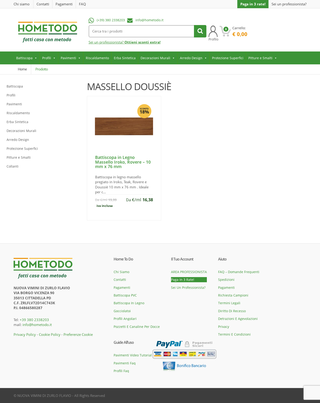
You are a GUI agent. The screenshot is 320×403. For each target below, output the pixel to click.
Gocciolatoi (122, 311)
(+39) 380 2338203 (111, 20)
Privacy (223, 326)
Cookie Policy (49, 334)
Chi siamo (22, 4)
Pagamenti (64, 4)
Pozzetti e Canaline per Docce (137, 326)
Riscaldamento (97, 58)
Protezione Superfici (227, 58)
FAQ (82, 4)
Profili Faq (121, 371)
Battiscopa (24, 58)
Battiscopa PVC (125, 295)
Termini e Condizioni (234, 334)
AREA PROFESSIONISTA (189, 272)
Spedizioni (226, 279)
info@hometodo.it (149, 20)
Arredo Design (191, 58)
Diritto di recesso (232, 311)
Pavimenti (68, 58)
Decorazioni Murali (155, 58)
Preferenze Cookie (78, 334)
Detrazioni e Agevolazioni (238, 318)
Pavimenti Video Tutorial (133, 355)
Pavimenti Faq (125, 363)
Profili (46, 58)
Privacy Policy (25, 334)
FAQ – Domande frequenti (238, 272)
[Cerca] (200, 31)
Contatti (43, 4)
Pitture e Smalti (260, 58)
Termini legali (229, 303)
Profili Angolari (125, 318)
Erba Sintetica (125, 58)
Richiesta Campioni (233, 295)
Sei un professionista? (289, 4)
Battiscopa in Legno (129, 303)
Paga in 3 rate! (252, 4)
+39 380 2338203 (34, 319)
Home (22, 69)
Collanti (13, 166)
